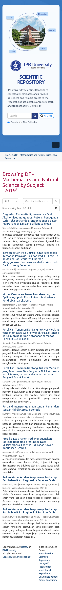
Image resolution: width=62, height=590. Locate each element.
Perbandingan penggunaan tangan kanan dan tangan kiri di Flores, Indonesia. (30, 408)
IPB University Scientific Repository (46, 556)
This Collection (30, 122)
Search (14, 122)
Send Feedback (23, 557)
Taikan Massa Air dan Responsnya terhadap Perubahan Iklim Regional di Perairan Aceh (29, 478)
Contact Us (8, 557)
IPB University (9, 550)
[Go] (34, 116)
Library (24, 547)
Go (56, 201)
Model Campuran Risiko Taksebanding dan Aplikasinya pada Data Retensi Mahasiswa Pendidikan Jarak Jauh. (29, 297)
